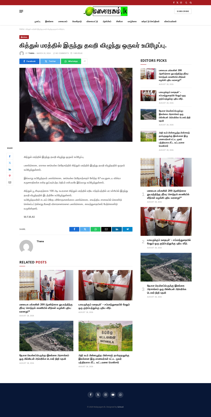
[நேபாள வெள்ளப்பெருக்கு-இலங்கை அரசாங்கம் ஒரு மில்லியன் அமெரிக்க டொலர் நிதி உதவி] (46, 336)
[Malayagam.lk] (105, 11)
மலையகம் (62, 21)
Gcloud (120, 407)
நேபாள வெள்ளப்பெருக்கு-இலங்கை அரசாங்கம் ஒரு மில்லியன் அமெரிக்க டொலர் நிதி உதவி (44, 357)
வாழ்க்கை (132, 21)
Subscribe (183, 11)
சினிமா (119, 21)
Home (21, 29)
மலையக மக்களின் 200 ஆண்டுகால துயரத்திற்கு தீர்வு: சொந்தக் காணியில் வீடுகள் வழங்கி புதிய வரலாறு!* (46, 308)
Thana (31, 53)
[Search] (190, 2)
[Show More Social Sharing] (85, 61)
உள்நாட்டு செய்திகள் (150, 21)
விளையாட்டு (92, 21)
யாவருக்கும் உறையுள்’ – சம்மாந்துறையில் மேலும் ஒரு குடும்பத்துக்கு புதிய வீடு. (104, 306)
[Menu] (21, 11)
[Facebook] (9, 156)
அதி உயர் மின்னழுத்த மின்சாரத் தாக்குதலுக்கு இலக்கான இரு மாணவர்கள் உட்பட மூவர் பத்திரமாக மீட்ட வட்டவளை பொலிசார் (104, 359)
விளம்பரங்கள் (170, 21)
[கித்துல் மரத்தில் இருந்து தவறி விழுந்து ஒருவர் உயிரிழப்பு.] (75, 105)
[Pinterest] (9, 175)
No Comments (62, 53)
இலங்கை (49, 21)
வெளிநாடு (77, 21)
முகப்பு (37, 21)
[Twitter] (9, 162)
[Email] (9, 182)
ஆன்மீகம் (107, 21)
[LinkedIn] (9, 169)
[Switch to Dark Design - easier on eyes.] (186, 3)
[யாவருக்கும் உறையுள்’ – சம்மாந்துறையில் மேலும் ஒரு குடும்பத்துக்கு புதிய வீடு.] (105, 285)
